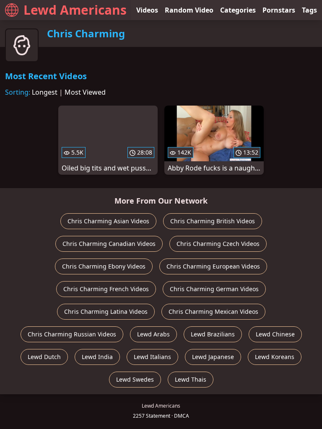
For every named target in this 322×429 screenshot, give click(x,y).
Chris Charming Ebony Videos (103, 266)
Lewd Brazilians (213, 334)
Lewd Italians (152, 357)
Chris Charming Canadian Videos (109, 244)
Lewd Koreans (274, 357)
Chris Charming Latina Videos (106, 311)
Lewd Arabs (153, 334)
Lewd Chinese (275, 334)
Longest (44, 92)
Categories (238, 10)
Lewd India (97, 357)
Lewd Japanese (213, 357)
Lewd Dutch (44, 357)
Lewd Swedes (135, 379)
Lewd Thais (190, 379)
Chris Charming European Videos (213, 266)
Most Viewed (85, 92)
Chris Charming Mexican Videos (213, 311)
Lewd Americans (75, 9)
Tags (309, 10)
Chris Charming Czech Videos (218, 244)
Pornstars (278, 10)
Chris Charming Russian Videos (72, 334)
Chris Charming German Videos (214, 289)
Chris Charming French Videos (106, 289)
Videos (147, 10)
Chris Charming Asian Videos (108, 221)
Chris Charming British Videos (212, 221)
